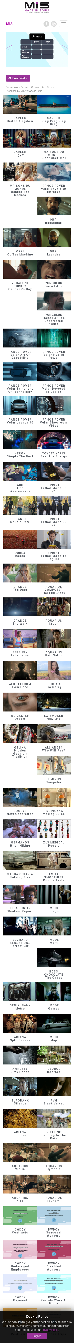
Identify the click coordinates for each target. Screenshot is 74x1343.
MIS (9, 24)
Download (18, 78)
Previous (9, 48)
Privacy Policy (50, 1329)
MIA (37, 8)
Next (65, 48)
